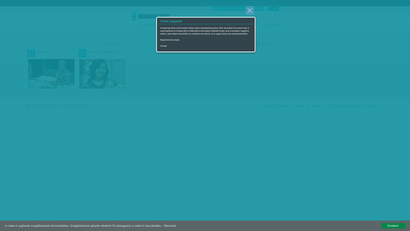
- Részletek (169, 225)
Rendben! (393, 225)
